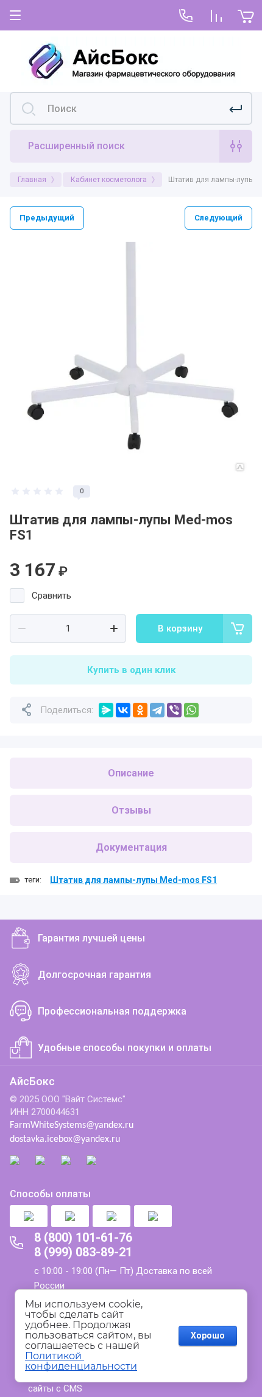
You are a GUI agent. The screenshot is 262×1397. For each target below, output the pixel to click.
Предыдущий (46, 217)
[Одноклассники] (140, 710)
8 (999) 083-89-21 (83, 1252)
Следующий (218, 217)
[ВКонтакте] (123, 710)
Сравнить (51, 595)
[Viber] (174, 710)
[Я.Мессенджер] (106, 710)
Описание (131, 773)
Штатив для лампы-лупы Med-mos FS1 (133, 880)
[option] (131, 357)
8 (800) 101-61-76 (83, 1237)
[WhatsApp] (191, 710)
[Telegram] (157, 710)
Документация (131, 847)
